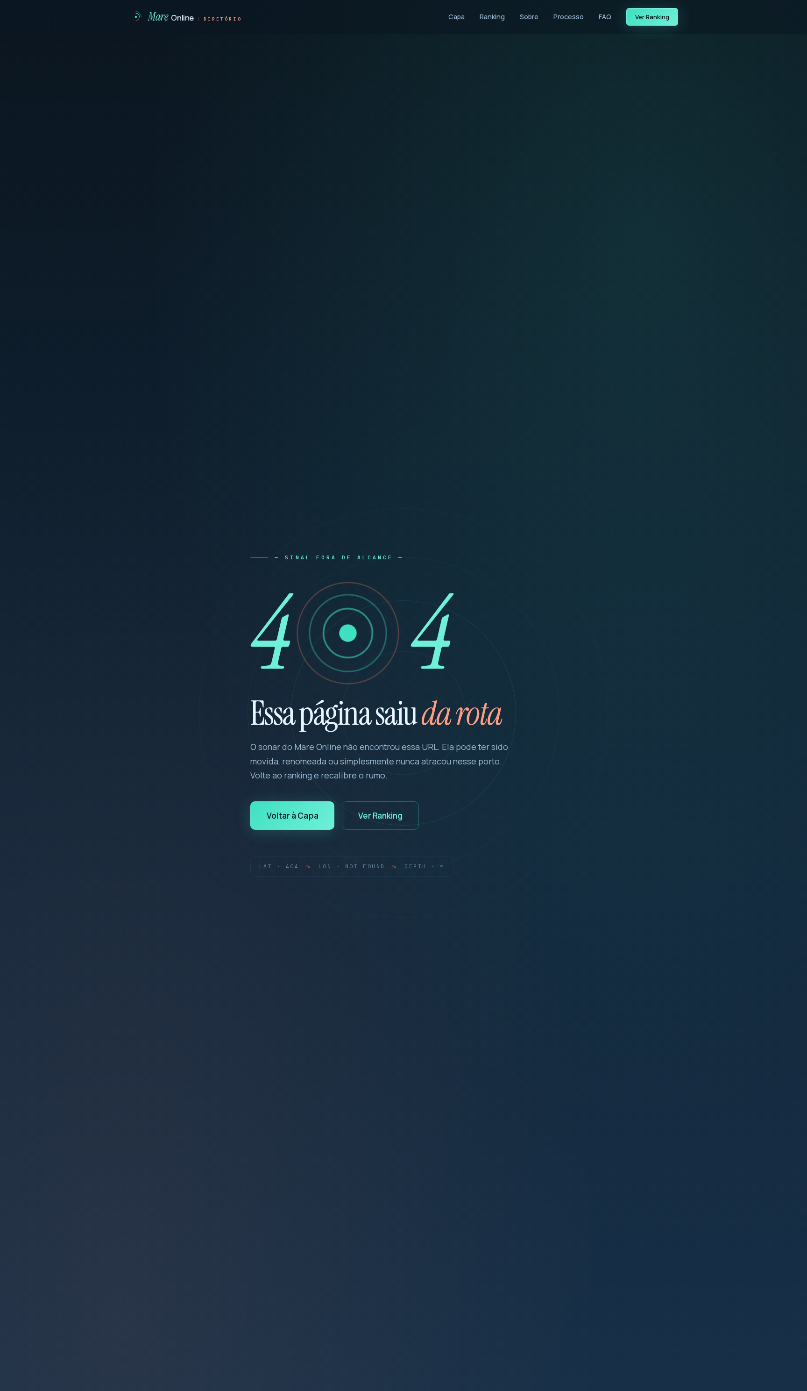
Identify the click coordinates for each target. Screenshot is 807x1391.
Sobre (529, 16)
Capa (456, 16)
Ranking (492, 16)
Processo (568, 16)
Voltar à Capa (293, 815)
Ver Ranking (652, 17)
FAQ (605, 16)
